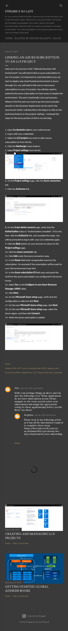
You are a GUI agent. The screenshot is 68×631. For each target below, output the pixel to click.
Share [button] (7, 364)
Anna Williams (42, 622)
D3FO (44, 368)
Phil (17, 388)
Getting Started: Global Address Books (26, 588)
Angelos (28, 415)
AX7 (19, 368)
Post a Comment (20, 543)
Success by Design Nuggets (32, 38)
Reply (18, 443)
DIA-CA (57, 38)
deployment (53, 368)
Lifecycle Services (45, 372)
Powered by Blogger (36, 616)
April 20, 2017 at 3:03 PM (31, 388)
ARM (14, 368)
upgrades (57, 372)
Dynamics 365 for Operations (18, 372)
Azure (24, 368)
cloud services (34, 368)
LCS (34, 372)
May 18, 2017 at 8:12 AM (45, 415)
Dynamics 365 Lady (19, 11)
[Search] (61, 5)
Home (9, 38)
